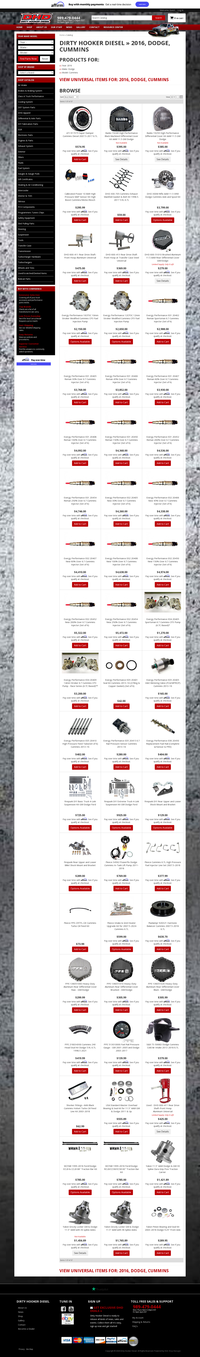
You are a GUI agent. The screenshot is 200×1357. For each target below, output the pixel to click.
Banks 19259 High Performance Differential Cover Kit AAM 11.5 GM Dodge (162, 136)
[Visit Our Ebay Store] (71, 1319)
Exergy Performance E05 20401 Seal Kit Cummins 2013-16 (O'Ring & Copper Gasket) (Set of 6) (121, 682)
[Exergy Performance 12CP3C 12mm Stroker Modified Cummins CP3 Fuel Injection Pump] (121, 301)
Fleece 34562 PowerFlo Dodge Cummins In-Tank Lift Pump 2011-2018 (121, 865)
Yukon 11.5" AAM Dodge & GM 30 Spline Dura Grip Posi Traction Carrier (163, 1169)
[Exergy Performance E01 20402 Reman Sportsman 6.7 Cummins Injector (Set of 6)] (162, 301)
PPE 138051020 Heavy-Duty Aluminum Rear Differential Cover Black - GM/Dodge (162, 986)
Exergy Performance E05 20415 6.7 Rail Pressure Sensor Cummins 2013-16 (121, 743)
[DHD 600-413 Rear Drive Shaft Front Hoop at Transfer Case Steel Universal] (121, 240)
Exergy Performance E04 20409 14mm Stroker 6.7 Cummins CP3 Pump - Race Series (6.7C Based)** (80, 682)
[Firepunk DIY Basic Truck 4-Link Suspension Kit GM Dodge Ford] (80, 787)
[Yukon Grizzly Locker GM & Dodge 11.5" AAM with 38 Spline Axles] (121, 1212)
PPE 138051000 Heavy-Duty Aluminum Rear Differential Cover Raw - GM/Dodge (80, 986)
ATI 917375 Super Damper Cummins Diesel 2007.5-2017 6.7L (80, 134)
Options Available (162, 220)
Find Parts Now (28, 58)
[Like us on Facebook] (64, 1309)
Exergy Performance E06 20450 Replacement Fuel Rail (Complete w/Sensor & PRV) (162, 743)
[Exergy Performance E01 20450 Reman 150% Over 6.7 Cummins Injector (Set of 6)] (121, 422)
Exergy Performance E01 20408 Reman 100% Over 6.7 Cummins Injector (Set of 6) (80, 439)
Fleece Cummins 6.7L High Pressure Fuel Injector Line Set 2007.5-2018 (163, 864)
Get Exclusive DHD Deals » (106, 1309)
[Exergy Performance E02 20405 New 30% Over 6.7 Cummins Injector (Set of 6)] (121, 483)
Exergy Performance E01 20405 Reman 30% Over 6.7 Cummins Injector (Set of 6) (80, 379)
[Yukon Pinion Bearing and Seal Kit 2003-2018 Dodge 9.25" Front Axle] (162, 1212)
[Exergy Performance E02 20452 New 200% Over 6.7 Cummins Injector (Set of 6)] (80, 605)
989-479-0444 (147, 1307)
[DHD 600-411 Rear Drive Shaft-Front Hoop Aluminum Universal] (80, 240)
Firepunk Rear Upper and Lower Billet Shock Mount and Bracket (80, 864)
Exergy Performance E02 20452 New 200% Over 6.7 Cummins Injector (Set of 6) (80, 622)
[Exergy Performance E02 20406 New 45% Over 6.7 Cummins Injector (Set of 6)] (162, 483)
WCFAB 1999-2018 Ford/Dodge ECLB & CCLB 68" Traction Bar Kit (80, 1167)
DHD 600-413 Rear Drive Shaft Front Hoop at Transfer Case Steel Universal (121, 257)
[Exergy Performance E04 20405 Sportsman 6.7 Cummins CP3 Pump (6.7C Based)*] (162, 602)
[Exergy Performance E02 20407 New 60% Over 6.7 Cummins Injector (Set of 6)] (80, 544)
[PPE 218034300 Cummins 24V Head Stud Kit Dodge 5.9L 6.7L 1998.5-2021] (80, 1030)
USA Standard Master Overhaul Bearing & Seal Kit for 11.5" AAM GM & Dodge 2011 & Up (121, 1108)
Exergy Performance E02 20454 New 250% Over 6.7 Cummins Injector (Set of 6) (121, 622)
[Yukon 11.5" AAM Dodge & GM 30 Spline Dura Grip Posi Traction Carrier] (162, 1152)
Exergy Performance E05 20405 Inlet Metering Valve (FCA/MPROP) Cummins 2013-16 (162, 682)
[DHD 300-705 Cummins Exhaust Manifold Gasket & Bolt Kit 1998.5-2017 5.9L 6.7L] (121, 179)
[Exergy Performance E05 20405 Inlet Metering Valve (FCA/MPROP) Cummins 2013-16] (162, 665)
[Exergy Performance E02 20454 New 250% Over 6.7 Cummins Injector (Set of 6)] (121, 605)
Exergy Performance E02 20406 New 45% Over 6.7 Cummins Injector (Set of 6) (162, 500)
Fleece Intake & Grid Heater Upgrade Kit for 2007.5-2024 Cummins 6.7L (121, 925)
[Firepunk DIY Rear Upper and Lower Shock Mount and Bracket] (162, 787)
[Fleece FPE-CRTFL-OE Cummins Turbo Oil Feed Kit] (80, 909)
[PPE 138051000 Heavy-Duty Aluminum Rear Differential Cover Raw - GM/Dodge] (80, 969)
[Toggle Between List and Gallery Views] (179, 96)
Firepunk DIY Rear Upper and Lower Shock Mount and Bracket (163, 803)
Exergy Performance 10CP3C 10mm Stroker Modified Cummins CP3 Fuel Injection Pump (80, 318)
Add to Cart (80, 159)
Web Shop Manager (173, 1351)
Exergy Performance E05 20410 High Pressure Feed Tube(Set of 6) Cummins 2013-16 (80, 743)
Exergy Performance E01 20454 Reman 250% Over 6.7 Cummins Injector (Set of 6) (80, 500)
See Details (121, 159)
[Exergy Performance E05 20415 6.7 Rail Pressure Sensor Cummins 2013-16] (121, 726)
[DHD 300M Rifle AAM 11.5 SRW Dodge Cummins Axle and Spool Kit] (162, 179)
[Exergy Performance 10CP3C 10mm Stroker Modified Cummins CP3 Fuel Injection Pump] (80, 301)
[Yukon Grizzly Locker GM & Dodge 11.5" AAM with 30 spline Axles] (80, 1212)
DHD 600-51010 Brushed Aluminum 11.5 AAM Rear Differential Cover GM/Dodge (163, 257)
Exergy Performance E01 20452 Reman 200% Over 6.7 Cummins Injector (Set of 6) (162, 439)
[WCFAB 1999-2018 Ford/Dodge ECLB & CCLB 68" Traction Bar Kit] (80, 1146)
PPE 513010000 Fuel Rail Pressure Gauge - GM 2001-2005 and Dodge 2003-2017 (121, 1047)
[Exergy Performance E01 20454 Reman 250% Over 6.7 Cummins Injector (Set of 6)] (80, 483)
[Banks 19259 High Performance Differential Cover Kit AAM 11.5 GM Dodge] (162, 119)
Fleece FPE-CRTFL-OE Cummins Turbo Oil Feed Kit (80, 924)
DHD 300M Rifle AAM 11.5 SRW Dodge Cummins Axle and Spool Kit (162, 195)
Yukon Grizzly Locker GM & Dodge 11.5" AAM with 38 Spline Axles (121, 1228)
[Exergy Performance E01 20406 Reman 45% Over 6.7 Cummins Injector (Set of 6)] (121, 362)
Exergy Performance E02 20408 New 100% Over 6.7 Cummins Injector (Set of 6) (121, 561)
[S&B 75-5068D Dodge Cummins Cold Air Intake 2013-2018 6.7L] (162, 1030)
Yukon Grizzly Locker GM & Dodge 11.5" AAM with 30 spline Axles (80, 1228)
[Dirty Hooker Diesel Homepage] (35, 15)
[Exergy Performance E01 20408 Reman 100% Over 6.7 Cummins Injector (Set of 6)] (80, 422)
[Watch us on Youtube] (72, 1309)
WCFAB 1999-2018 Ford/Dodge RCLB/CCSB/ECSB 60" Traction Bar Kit (121, 1169)
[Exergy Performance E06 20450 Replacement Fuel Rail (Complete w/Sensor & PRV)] (162, 726)
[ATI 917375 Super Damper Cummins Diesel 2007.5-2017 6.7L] (80, 119)
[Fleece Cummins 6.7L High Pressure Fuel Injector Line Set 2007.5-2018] (162, 847)
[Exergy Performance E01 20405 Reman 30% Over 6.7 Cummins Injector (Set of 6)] (80, 362)
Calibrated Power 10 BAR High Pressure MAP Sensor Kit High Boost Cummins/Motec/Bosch (80, 196)
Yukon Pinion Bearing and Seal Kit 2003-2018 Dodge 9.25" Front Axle (163, 1228)
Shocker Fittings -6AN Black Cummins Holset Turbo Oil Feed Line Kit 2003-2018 (80, 1108)
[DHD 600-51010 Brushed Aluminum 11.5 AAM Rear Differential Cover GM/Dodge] (162, 240)
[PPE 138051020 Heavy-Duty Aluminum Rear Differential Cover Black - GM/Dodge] (162, 969)
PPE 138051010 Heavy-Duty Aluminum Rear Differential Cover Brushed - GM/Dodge (121, 986)
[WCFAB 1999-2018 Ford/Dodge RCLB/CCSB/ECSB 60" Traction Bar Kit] (121, 1146)
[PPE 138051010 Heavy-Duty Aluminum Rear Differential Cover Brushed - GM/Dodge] (121, 969)
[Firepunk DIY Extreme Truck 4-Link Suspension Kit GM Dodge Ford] (121, 787)
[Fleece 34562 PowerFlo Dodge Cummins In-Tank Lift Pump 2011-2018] (121, 848)
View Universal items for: (114, 79)
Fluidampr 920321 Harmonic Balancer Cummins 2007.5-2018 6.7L (163, 925)
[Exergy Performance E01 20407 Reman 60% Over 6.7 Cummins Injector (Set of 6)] (162, 362)
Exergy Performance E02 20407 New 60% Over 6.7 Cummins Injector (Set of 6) (80, 561)
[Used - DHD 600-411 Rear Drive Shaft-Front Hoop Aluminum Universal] (162, 1091)
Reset (45, 58)
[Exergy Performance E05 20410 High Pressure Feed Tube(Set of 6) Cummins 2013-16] (80, 726)
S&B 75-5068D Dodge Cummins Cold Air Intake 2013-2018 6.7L (163, 1046)
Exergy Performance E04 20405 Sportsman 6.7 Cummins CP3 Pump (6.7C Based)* (163, 622)
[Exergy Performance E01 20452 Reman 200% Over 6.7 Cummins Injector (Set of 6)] (162, 422)
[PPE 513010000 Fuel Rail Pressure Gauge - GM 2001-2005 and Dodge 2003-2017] (121, 1030)
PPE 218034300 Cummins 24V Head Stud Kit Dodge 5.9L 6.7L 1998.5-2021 (80, 1047)
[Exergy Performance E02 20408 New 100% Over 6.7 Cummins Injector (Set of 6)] (121, 544)
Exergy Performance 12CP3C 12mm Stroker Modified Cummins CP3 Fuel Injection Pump (121, 318)
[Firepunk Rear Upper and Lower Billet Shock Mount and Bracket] (80, 848)
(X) (60, 66)
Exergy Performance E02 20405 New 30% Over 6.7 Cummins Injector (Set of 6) (121, 500)
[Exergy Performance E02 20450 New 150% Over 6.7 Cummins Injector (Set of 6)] (162, 544)
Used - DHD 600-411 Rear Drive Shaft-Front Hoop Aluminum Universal (162, 1108)
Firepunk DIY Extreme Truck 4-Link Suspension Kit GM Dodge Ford (121, 803)
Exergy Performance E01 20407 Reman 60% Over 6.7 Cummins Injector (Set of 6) (162, 379)
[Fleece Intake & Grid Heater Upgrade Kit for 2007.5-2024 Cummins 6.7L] (121, 909)
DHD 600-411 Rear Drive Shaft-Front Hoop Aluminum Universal (80, 256)
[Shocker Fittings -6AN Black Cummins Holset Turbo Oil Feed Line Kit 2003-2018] (80, 1091)
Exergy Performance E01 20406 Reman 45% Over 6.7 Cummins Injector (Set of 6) (121, 379)
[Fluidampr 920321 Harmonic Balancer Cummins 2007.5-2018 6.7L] (162, 909)
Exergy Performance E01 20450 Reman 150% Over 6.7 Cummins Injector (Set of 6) (121, 439)
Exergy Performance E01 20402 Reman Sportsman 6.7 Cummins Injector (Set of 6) (162, 318)
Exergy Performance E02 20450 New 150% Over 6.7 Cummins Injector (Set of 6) (162, 561)
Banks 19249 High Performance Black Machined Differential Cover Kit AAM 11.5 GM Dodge (121, 136)
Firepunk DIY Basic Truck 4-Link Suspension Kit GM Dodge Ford (80, 803)
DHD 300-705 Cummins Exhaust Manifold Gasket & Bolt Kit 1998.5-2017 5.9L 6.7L (121, 196)
